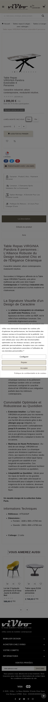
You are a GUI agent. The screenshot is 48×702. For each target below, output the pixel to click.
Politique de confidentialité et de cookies (30, 373)
